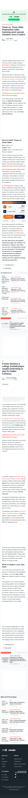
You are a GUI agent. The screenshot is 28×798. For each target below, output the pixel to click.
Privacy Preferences (14, 789)
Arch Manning (8, 169)
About (3, 758)
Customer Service (18, 758)
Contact (3, 766)
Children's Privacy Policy (20, 764)
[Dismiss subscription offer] (26, 12)
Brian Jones (9, 38)
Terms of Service (18, 766)
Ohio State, (9, 166)
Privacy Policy (17, 761)
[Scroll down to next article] (25, 331)
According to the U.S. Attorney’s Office (13, 418)
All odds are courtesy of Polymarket (12, 79)
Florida (15, 166)
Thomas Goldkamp (11, 378)
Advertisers (4, 761)
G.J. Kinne (17, 233)
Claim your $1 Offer (14, 19)
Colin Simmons (8, 185)
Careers (3, 764)
